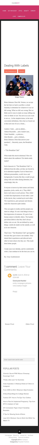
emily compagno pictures (22, 283)
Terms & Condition (23, 437)
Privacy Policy (13, 437)
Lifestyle (21, 71)
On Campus (24, 439)
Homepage (8, 435)
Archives (30, 435)
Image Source (19, 97)
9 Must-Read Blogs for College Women (16, 394)
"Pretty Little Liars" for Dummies (13, 380)
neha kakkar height (20, 286)
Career (33, 11)
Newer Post (9, 324)
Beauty (26, 11)
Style (20, 11)
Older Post (30, 324)
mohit (15, 275)
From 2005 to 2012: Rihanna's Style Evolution (18, 390)
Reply (15, 291)
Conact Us (23, 435)
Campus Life (21, 16)
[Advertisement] (19, 43)
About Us (16, 435)
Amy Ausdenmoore (10, 71)
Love (14, 16)
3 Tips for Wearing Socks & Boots (14, 414)
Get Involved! (12, 11)
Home (4, 11)
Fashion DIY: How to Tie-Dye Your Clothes (17, 397)
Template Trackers (23, 442)
